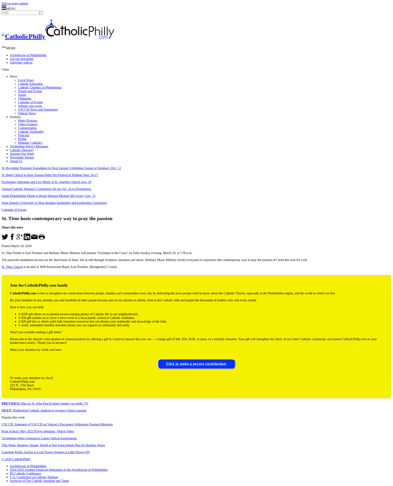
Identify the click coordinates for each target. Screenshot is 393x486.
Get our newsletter (22, 59)
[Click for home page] (58, 36)
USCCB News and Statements (38, 109)
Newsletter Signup (22, 157)
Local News (26, 80)
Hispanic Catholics (30, 142)
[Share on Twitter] (5, 239)
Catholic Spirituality (31, 131)
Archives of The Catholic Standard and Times (39, 481)
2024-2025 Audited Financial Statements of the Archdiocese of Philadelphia (59, 469)
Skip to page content (15, 3)
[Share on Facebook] (12, 239)
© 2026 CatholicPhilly (16, 459)
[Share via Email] (34, 239)
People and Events (30, 91)
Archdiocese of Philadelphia (28, 55)
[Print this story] (41, 239)
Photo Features (27, 120)
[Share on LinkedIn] (27, 239)
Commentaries (27, 128)
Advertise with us (21, 62)
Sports (22, 95)
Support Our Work (22, 153)
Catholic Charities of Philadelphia (39, 87)
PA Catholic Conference (25, 473)
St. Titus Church (12, 267)
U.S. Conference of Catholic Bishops (34, 477)
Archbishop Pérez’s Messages (29, 146)
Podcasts (23, 135)
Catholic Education (30, 84)
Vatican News (27, 113)
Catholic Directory (22, 150)
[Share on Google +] (19, 239)
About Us (16, 161)
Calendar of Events (30, 102)
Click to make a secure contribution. (196, 364)
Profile (22, 139)
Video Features (27, 124)
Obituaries (24, 98)
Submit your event (30, 106)
